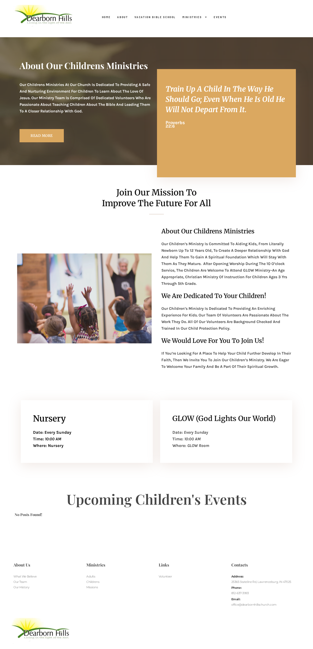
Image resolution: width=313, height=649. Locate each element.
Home (106, 17)
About (122, 17)
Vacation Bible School (155, 17)
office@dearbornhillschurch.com (254, 604)
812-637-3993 (240, 593)
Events (220, 17)
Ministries (192, 17)
